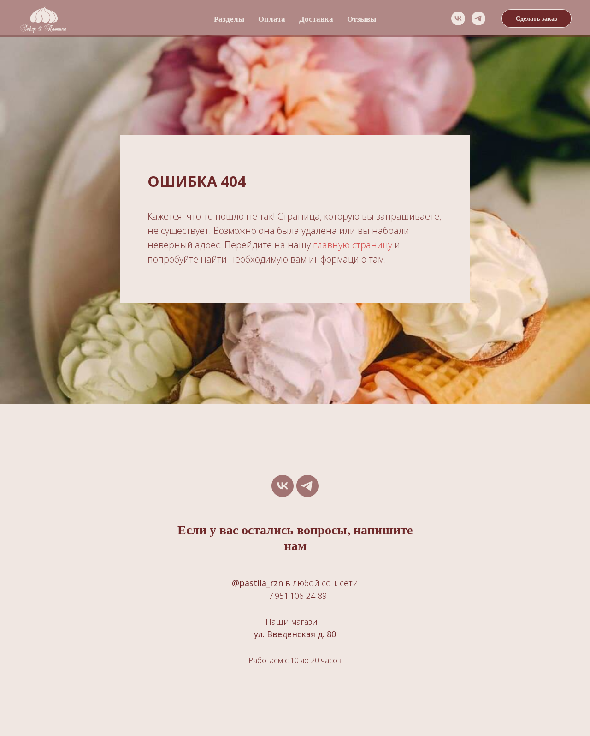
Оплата (271, 18)
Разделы (229, 18)
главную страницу (352, 245)
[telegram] (478, 18)
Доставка (316, 18)
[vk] (458, 18)
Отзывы (361, 18)
